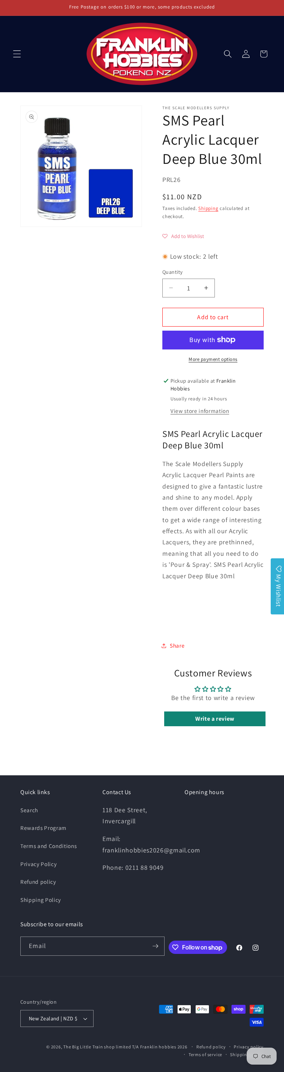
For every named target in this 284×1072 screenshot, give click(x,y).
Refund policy (38, 881)
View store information (199, 410)
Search (29, 810)
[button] (17, 54)
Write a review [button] (214, 719)
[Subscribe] (155, 946)
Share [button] (177, 645)
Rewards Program (43, 827)
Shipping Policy (40, 899)
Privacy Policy (38, 864)
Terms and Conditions (48, 845)
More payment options (213, 359)
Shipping (208, 208)
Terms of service (205, 1054)
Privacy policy (249, 1046)
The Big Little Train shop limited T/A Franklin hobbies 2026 (125, 1046)
